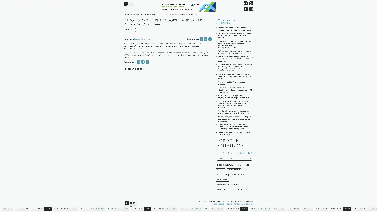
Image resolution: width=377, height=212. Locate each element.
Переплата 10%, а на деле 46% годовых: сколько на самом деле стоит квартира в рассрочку (233, 126)
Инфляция (221, 189)
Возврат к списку (135, 69)
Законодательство (239, 189)
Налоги (220, 170)
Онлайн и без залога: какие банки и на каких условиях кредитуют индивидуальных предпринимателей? (234, 44)
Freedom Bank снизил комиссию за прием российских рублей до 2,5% (234, 112)
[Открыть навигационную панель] (131, 4)
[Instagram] (251, 9)
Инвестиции (222, 180)
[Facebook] (246, 9)
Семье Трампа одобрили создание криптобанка (234, 133)
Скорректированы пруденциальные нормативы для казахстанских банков (234, 35)
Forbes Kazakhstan (142, 39)
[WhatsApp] (201, 39)
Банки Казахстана (225, 165)
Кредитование (244, 165)
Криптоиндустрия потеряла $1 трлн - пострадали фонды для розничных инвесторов (235, 119)
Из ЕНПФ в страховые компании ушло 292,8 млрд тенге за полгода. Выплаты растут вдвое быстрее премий (234, 104)
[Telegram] (246, 3)
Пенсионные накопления (228, 185)
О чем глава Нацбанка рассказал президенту (233, 83)
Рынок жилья (234, 170)
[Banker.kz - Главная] (126, 4)
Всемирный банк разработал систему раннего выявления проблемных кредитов (235, 59)
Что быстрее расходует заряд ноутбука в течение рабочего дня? (234, 97)
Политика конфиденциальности (207, 201)
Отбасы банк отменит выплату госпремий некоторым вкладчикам (234, 29)
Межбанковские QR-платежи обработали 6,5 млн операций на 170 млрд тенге (235, 90)
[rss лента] (251, 3)
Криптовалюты (238, 175)
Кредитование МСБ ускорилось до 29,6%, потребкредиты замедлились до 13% (234, 76)
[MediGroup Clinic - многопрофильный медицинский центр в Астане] (188, 7)
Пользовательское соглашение (238, 201)
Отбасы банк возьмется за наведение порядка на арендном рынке (235, 52)
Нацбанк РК (222, 175)
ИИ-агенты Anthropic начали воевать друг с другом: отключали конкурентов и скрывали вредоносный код (235, 67)
